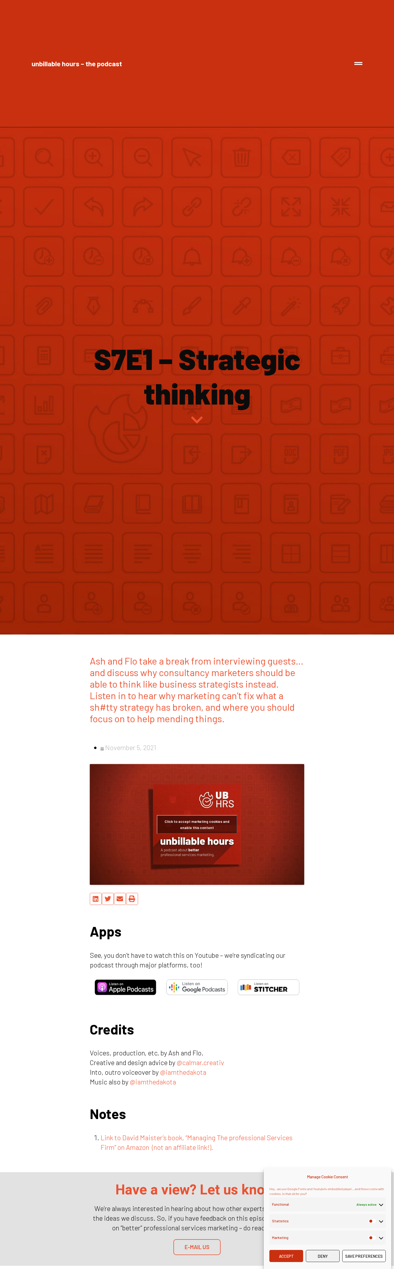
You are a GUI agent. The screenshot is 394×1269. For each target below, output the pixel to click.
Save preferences (364, 1256)
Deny (323, 1256)
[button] (96, 899)
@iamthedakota (183, 1072)
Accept (286, 1256)
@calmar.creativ (200, 1062)
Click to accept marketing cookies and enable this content (197, 824)
